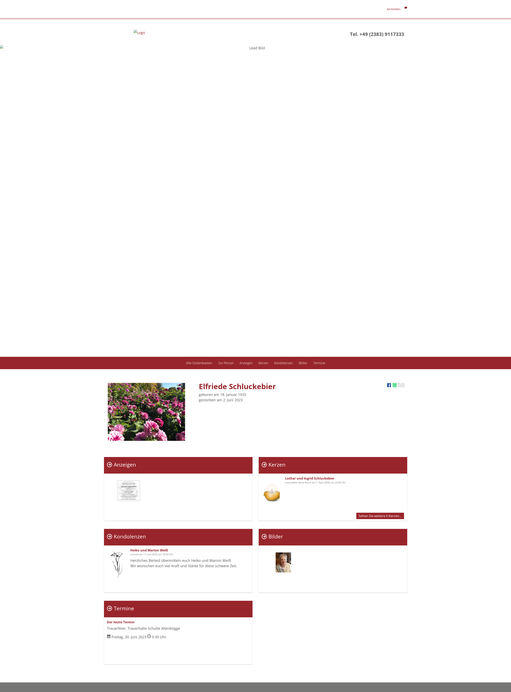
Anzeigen (246, 363)
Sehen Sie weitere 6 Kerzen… (380, 516)
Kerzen (263, 363)
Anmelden (394, 9)
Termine (319, 363)
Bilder (303, 363)
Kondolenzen (283, 363)
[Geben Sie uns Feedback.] (405, 9)
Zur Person (226, 363)
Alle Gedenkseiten (199, 363)
